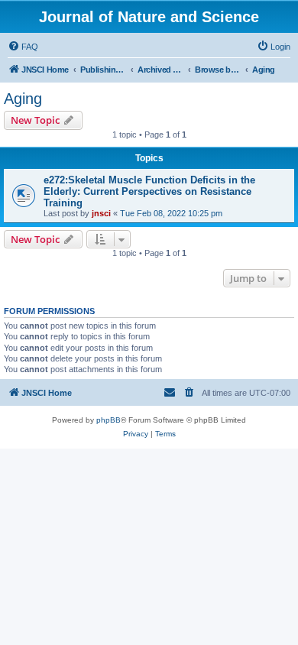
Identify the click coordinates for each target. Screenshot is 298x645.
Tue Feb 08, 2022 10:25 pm (171, 213)
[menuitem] (23, 46)
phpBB (108, 420)
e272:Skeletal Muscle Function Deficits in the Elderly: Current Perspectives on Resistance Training (149, 191)
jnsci (101, 213)
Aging (23, 98)
